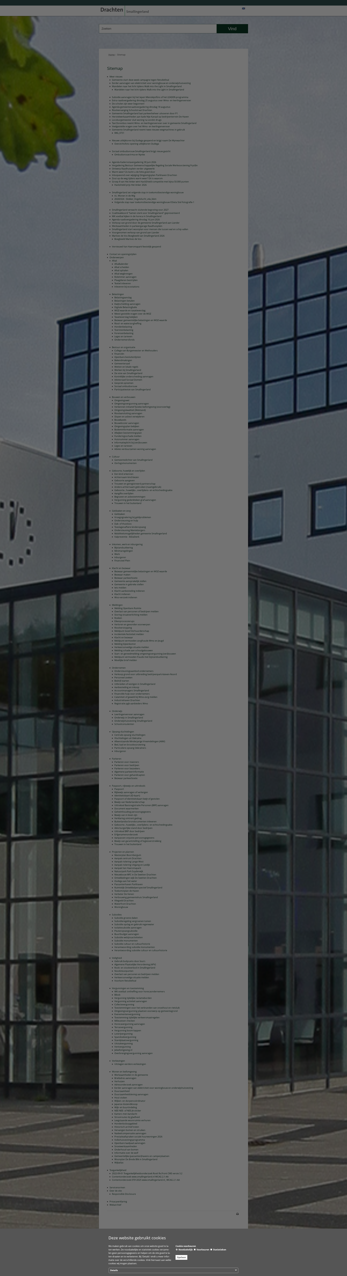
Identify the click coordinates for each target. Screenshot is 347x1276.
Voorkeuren (202, 1249)
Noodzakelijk (185, 1249)
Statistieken (219, 1249)
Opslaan (181, 1257)
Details (114, 1270)
